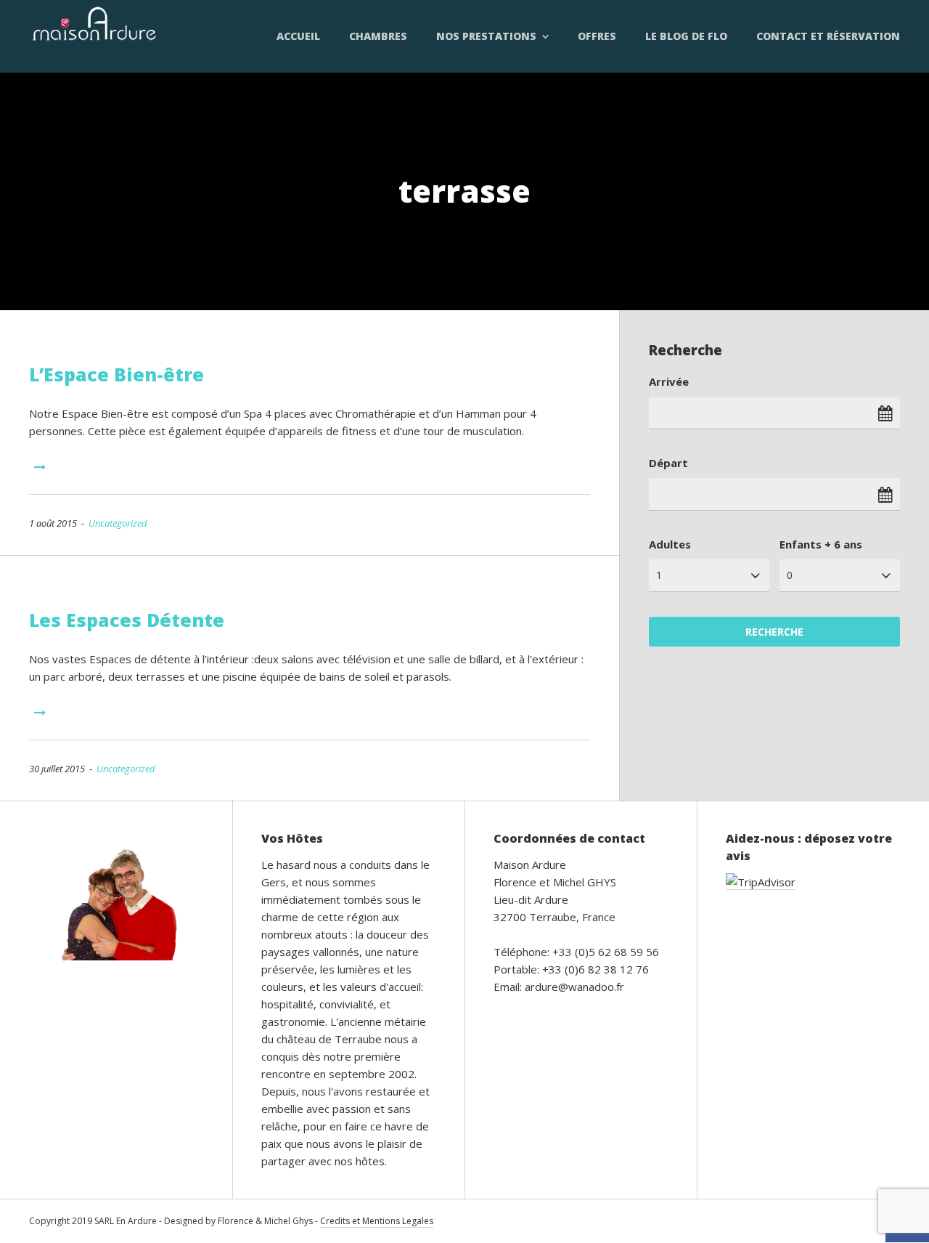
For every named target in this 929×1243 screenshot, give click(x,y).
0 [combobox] (790, 575)
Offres (597, 36)
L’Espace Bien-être (116, 374)
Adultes (670, 544)
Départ (668, 463)
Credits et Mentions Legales (376, 1221)
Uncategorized (118, 523)
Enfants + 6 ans (820, 544)
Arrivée (669, 381)
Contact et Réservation (828, 36)
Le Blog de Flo (686, 36)
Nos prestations (486, 36)
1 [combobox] (659, 575)
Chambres (378, 36)
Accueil (298, 36)
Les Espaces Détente (126, 619)
